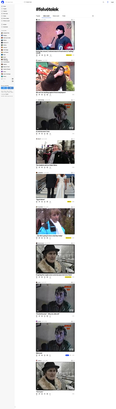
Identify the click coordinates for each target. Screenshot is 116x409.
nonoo (39, 282)
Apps (8, 91)
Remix (67, 355)
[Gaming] (7, 45)
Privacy (5, 92)
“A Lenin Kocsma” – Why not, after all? (47, 314)
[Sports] (7, 57)
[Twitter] (4, 88)
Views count (56, 16)
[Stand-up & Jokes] (7, 38)
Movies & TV (69, 55)
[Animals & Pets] (7, 33)
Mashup (69, 201)
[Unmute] (38, 89)
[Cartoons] (7, 47)
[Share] (72, 19)
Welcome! (39, 353)
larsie (39, 19)
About (2, 91)
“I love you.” (39, 391)
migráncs (40, 60)
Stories (4, 16)
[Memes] (7, 76)
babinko (39, 321)
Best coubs (5, 13)
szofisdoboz (40, 172)
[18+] (12, 81)
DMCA (12, 92)
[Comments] (42, 55)
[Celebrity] (7, 64)
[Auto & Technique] (7, 74)
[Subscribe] (12, 78)
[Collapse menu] (15, 407)
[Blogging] (7, 35)
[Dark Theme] (103, 2)
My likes (4, 24)
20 (73, 201)
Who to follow (6, 18)
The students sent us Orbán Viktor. (46, 165)
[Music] (7, 54)
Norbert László (41, 243)
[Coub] (2, 2)
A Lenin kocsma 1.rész (43, 131)
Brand (10, 91)
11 (73, 133)
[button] (93, 15)
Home (4, 6)
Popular (4, 8)
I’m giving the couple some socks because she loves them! (54, 275)
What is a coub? (6, 20)
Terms (2, 92)
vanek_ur (40, 360)
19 (73, 167)
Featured (5, 11)
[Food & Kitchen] (7, 62)
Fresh (63, 16)
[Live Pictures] (7, 52)
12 (73, 94)
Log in (112, 2)
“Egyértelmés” (40, 199)
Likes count (46, 16)
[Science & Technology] (7, 59)
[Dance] (7, 71)
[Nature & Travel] (7, 67)
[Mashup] (7, 40)
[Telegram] (10, 88)
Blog (5, 91)
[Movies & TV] (7, 42)
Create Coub (29, 2)
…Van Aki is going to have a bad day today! (49, 236)
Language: (4, 94)
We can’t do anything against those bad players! (50, 92)
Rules (9, 92)
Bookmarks (5, 26)
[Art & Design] (7, 50)
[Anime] (7, 79)
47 (73, 237)
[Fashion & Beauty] (7, 69)
